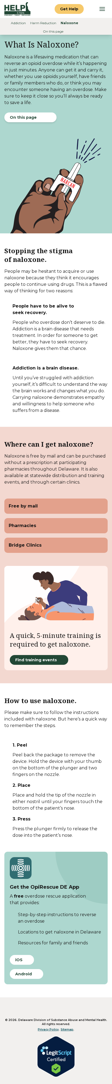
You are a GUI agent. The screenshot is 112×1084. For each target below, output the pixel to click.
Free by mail (23, 506)
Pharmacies (22, 525)
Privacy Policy (48, 1029)
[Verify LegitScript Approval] (56, 1056)
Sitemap (67, 1029)
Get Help (69, 9)
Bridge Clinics (25, 545)
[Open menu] (102, 9)
